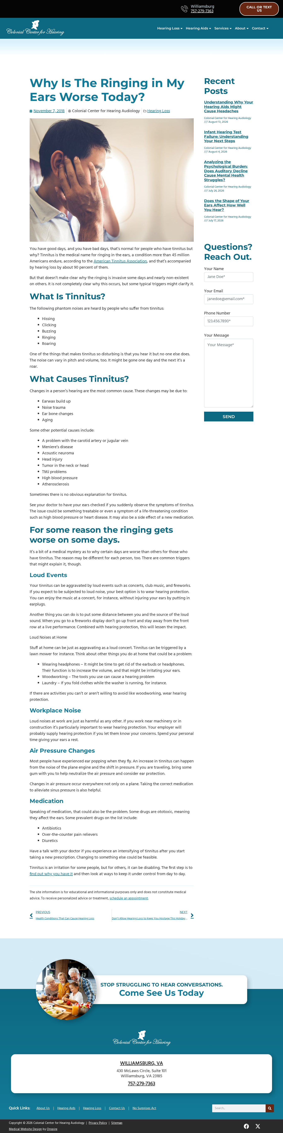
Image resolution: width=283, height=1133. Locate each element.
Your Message (216, 335)
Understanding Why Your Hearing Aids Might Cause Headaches (228, 106)
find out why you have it (51, 874)
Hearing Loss (168, 28)
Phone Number (217, 313)
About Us (43, 1108)
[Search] (270, 1108)
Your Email (213, 291)
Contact (258, 28)
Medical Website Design (25, 1129)
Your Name (214, 269)
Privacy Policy (98, 1123)
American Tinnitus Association (120, 261)
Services (221, 28)
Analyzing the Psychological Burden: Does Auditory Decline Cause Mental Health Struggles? (226, 171)
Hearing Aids (197, 28)
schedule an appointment (129, 898)
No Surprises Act (144, 1108)
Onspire (52, 1129)
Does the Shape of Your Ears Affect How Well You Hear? (226, 205)
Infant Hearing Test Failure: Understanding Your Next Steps (226, 136)
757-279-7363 (202, 11)
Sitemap (116, 1123)
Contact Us (117, 1108)
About (240, 28)
